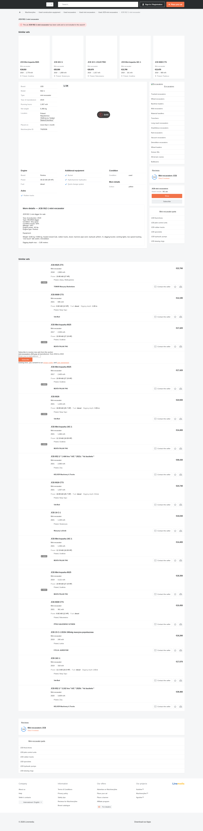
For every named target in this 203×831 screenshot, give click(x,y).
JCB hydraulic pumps (159, 237)
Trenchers (155, 118)
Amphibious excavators (159, 128)
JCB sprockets (156, 232)
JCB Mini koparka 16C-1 (131, 62)
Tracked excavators (158, 94)
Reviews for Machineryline (67, 801)
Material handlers (157, 113)
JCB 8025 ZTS (57, 265)
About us (22, 789)
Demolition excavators (159, 142)
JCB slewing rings (157, 241)
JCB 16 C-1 (56, 513)
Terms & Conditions (65, 789)
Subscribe (25, 360)
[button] (175, 287)
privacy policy (48, 363)
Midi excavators (157, 109)
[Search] (60, 4)
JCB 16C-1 (55, 658)
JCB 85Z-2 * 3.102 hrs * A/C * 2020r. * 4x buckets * (72, 688)
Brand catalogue (64, 805)
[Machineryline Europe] (31, 4)
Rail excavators (156, 133)
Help (20, 793)
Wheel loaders (156, 147)
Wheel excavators (157, 99)
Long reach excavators (159, 123)
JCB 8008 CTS (161, 62)
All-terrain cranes (157, 157)
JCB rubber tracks (158, 227)
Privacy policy (63, 793)
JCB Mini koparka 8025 (29, 62)
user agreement (63, 363)
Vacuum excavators (158, 137)
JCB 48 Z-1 (58, 62)
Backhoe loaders (157, 104)
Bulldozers (155, 162)
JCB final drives (157, 218)
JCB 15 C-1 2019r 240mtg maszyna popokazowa (72, 632)
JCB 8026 (55, 397)
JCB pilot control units (159, 223)
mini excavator (45, 95)
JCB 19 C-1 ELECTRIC (97, 62)
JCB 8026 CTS (57, 483)
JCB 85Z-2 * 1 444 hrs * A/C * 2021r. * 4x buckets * (72, 456)
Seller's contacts (25, 797)
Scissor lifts (155, 152)
